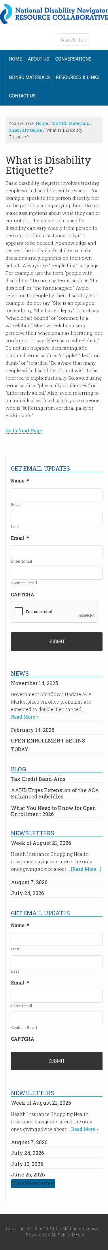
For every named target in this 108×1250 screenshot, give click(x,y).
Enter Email (22, 561)
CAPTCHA (22, 594)
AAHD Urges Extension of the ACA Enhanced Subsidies (55, 793)
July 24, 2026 (27, 893)
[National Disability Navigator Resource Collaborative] (54, 20)
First (15, 504)
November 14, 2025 (34, 683)
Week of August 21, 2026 (41, 842)
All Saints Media (67, 1235)
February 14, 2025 (32, 729)
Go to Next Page (23, 430)
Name (20, 481)
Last (15, 526)
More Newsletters (33, 1183)
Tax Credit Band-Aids (38, 778)
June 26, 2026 (28, 1174)
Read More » (24, 717)
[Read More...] (86, 869)
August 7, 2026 (29, 882)
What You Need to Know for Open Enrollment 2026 (53, 811)
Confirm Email (24, 582)
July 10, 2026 (27, 1163)
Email (20, 538)
